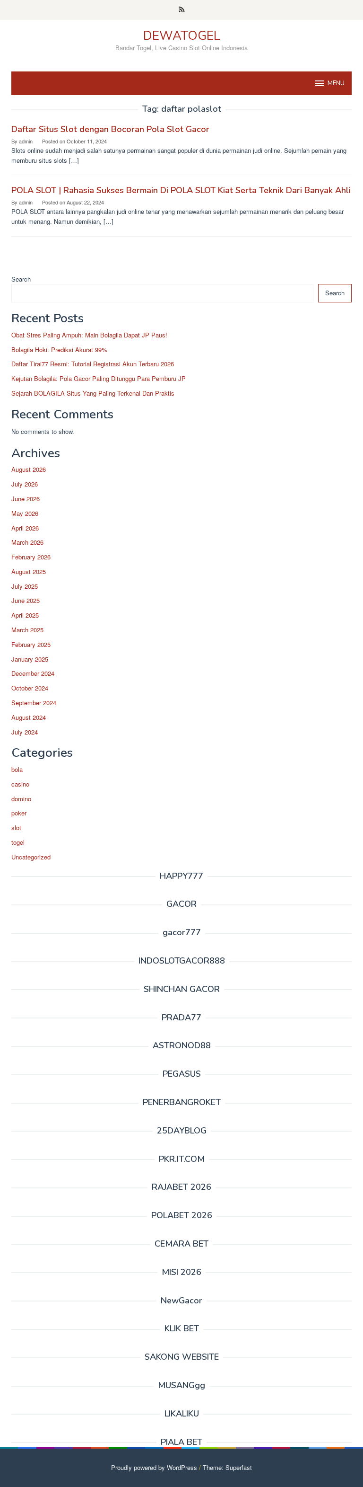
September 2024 (33, 702)
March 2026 (27, 542)
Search (21, 278)
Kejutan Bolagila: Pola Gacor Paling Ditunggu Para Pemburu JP (98, 378)
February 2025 (31, 644)
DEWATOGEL (181, 35)
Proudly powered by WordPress (154, 1467)
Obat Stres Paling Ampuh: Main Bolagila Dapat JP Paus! (89, 334)
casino (20, 783)
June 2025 (25, 600)
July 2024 (24, 731)
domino (21, 798)
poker (18, 812)
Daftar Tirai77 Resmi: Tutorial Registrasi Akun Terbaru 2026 (92, 363)
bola (17, 769)
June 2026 (25, 498)
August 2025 (28, 571)
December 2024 (32, 673)
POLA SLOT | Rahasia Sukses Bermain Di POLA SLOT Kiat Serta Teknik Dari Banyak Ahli (181, 190)
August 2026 (28, 469)
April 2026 (25, 527)
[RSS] (181, 10)
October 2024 (29, 687)
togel (18, 842)
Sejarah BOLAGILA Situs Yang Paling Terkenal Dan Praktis (92, 393)
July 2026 (24, 483)
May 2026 (24, 513)
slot (16, 827)
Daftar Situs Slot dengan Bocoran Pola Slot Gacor (110, 129)
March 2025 (27, 629)
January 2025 (29, 659)
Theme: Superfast (227, 1467)
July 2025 (24, 586)
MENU (336, 83)
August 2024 (28, 717)
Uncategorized (31, 856)
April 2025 (25, 615)
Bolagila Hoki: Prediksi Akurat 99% (59, 349)
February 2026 (31, 556)
